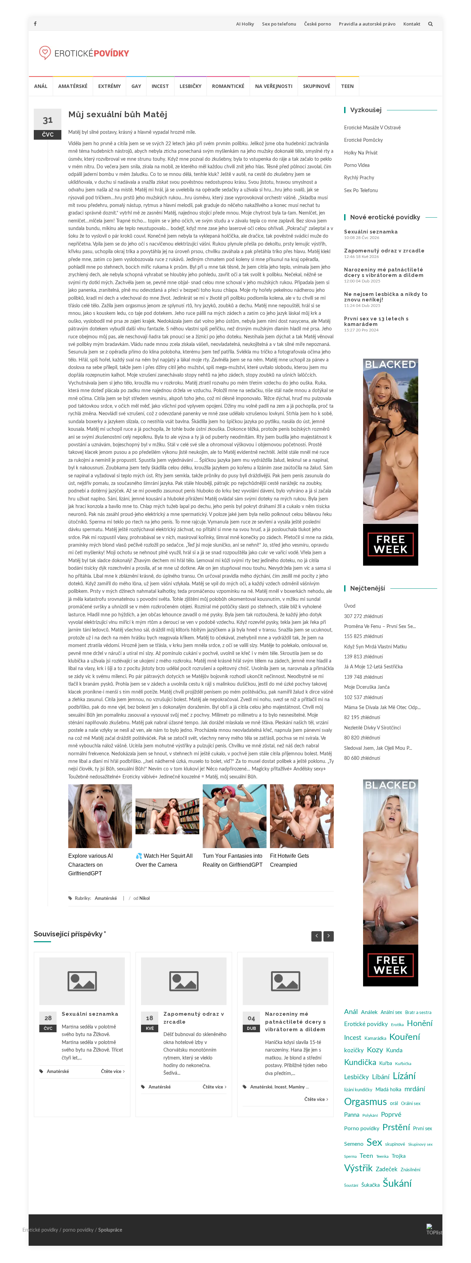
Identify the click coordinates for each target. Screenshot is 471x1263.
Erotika (397, 1025)
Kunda (394, 1050)
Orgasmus (365, 1102)
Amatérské (73, 86)
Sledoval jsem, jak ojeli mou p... (378, 748)
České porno (317, 24)
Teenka (382, 1156)
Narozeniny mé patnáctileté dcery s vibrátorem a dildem (295, 1022)
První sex (422, 1128)
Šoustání (351, 1185)
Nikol (144, 898)
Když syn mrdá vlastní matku (375, 647)
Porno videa (357, 165)
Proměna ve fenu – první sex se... (380, 626)
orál (394, 1103)
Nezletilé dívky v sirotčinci (372, 728)
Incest (160, 86)
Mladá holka (388, 1089)
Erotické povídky (366, 1024)
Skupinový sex (420, 1144)
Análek (369, 1012)
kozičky (354, 1050)
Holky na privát (361, 153)
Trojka (398, 1156)
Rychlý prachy (359, 178)
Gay (136, 86)
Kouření (404, 1037)
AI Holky (245, 24)
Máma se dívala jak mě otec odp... (382, 707)
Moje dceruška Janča (367, 687)
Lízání (404, 1076)
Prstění (396, 1127)
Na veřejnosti (273, 86)
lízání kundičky (358, 1090)
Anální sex (391, 1012)
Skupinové (316, 86)
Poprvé (391, 1115)
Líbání (381, 1077)
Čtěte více (111, 1072)
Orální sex (410, 1103)
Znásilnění (410, 1170)
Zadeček (387, 1169)
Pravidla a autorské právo (367, 24)
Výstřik (358, 1168)
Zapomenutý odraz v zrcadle (384, 250)
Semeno (353, 1144)
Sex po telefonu (279, 24)
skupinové (395, 1144)
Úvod (349, 606)
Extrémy (109, 86)
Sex (374, 1142)
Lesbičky (190, 86)
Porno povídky (361, 1128)
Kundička (360, 1062)
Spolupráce (110, 1230)
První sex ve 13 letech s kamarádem (376, 321)
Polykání (370, 1115)
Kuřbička (403, 1064)
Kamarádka (375, 1038)
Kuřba (385, 1063)
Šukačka (370, 1185)
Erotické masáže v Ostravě (372, 128)
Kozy (375, 1050)
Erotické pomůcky (363, 140)
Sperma (350, 1156)
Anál (41, 86)
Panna (351, 1115)
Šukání (397, 1184)
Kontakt (411, 24)
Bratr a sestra (418, 1013)
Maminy (297, 1087)
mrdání (414, 1089)
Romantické (228, 86)
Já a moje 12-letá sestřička (373, 667)
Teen (347, 86)
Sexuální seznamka (90, 1014)
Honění (420, 1024)
